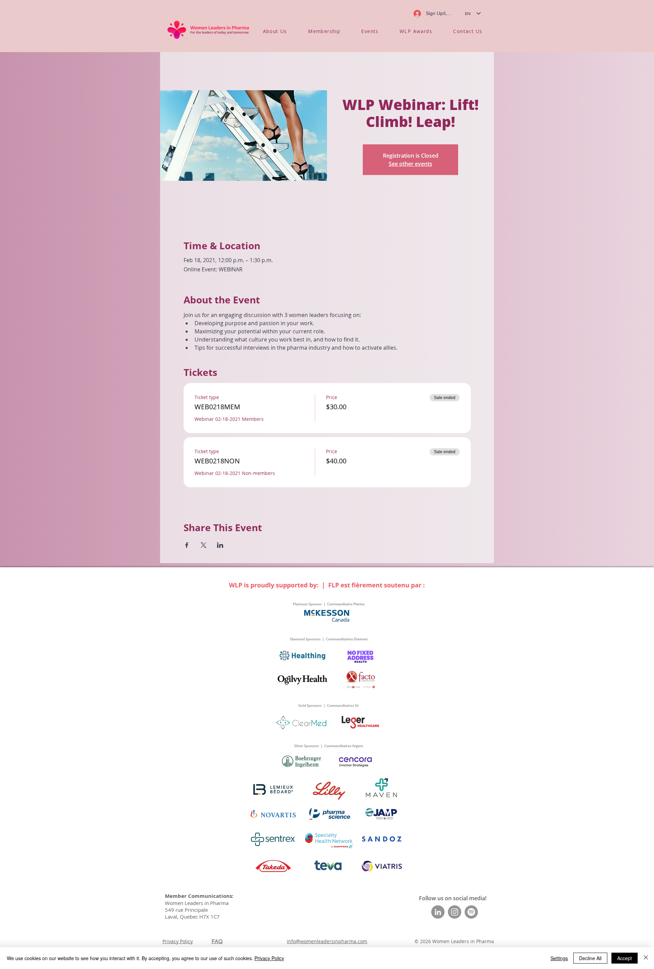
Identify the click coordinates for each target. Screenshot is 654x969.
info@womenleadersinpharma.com (327, 941)
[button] (274, 31)
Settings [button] (559, 958)
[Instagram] (454, 912)
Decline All (590, 958)
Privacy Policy (177, 941)
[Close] (646, 958)
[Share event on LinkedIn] (220, 545)
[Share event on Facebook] (187, 545)
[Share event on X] (203, 545)
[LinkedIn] (438, 912)
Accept (624, 958)
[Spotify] (471, 912)
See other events (410, 164)
